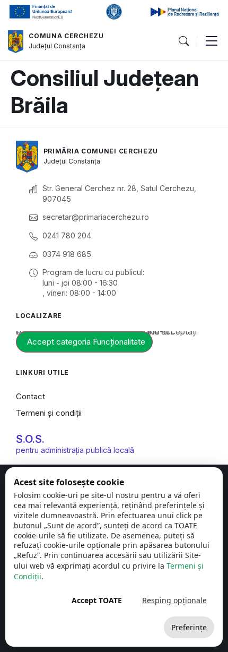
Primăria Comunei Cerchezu (101, 151)
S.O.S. (30, 439)
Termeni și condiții (49, 413)
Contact (30, 396)
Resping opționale (174, 600)
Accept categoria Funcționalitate (86, 342)
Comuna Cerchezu (66, 36)
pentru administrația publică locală (75, 449)
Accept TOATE (97, 600)
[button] (183, 41)
